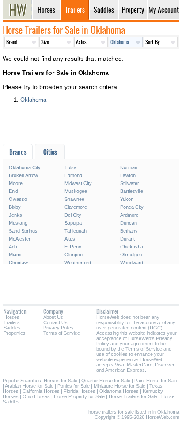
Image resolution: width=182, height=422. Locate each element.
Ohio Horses (36, 396)
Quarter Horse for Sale (105, 380)
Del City (72, 215)
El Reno (72, 246)
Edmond (73, 175)
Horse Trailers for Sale (133, 396)
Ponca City (132, 207)
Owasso (18, 199)
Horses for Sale (60, 380)
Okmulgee (131, 254)
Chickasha (131, 246)
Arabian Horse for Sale (29, 386)
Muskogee (75, 191)
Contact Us (55, 322)
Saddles (12, 327)
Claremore (75, 207)
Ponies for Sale (73, 386)
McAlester (19, 238)
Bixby (15, 207)
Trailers (12, 322)
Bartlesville (131, 191)
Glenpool (73, 254)
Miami (15, 254)
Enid (13, 191)
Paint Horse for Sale (155, 380)
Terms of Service (61, 333)
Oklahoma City (25, 167)
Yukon (126, 199)
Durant (127, 238)
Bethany (129, 230)
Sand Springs (23, 230)
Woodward (131, 262)
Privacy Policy (58, 327)
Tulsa (70, 167)
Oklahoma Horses (119, 391)
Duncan (128, 223)
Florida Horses (79, 391)
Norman (128, 167)
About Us (53, 317)
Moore (16, 183)
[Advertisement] (91, 126)
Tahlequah (75, 230)
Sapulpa (73, 223)
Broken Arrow (23, 175)
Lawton (128, 175)
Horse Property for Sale (79, 396)
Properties (15, 333)
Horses (11, 317)
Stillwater (129, 183)
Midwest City (78, 183)
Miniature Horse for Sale (119, 386)
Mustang (18, 223)
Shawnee (74, 199)
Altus (69, 238)
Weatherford (77, 262)
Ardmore (129, 215)
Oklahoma (33, 99)
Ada (13, 246)
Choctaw (18, 262)
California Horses (41, 391)
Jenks (15, 215)
